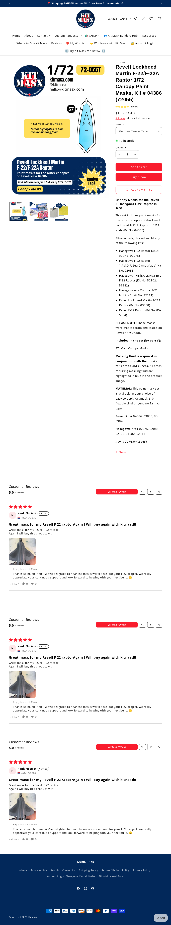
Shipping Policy (88, 870)
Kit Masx (32, 917)
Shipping (120, 118)
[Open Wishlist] (151, 19)
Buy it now (138, 177)
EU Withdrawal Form (111, 876)
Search (54, 870)
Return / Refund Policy (116, 870)
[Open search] (142, 492)
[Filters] (150, 492)
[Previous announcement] (10, 3)
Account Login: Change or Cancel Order (70, 876)
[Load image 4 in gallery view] (59, 211)
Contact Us (68, 870)
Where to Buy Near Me (33, 870)
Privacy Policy (141, 870)
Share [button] (122, 452)
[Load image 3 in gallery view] (39, 211)
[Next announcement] (161, 3)
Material (120, 124)
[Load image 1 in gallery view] (19, 211)
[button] (43, 35)
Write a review (117, 491)
